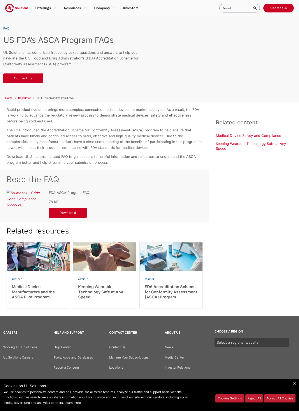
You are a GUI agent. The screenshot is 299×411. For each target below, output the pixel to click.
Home (8, 97)
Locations (116, 367)
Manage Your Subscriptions (128, 357)
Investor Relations (177, 367)
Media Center (174, 357)
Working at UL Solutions (20, 347)
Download (68, 212)
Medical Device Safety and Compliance (248, 135)
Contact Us (117, 347)
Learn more (73, 402)
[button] (46, 8)
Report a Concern (66, 367)
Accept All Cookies (279, 398)
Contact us (278, 8)
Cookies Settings (230, 398)
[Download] (24, 199)
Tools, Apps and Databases (73, 357)
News (169, 347)
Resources (24, 97)
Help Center (62, 347)
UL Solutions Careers (18, 357)
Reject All (254, 398)
